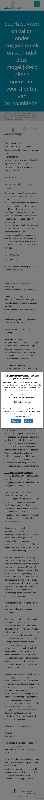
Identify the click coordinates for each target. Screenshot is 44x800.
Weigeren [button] (28, 421)
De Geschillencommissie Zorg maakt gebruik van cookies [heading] (22, 377)
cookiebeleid (8, 414)
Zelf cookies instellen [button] (22, 402)
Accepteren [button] (16, 421)
